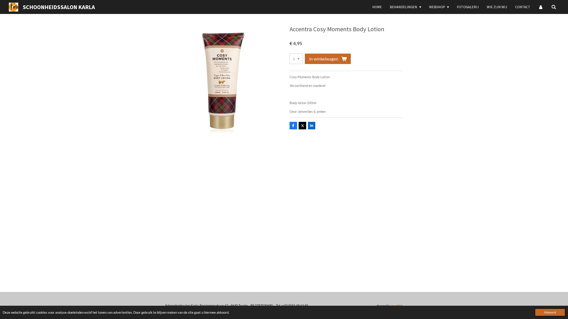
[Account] (540, 7)
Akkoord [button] (550, 312)
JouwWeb (397, 305)
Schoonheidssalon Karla (59, 7)
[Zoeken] (553, 7)
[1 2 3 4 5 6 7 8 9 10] (296, 59)
